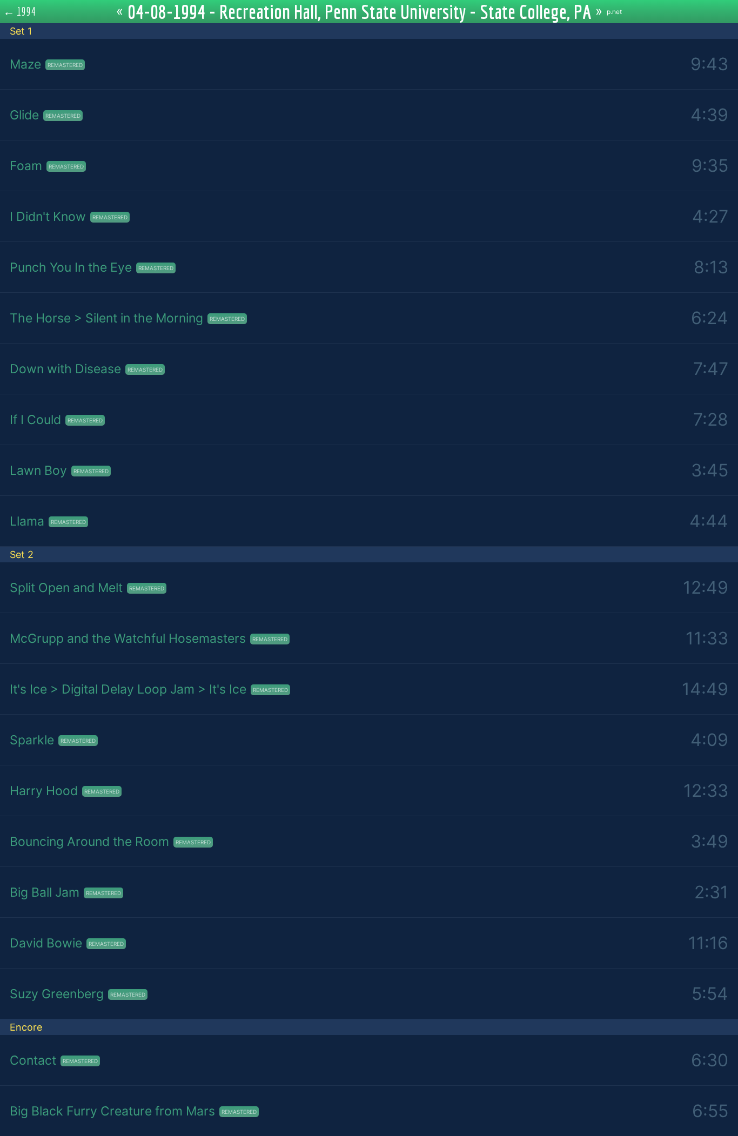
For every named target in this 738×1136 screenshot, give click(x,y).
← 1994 (19, 11)
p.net (614, 12)
